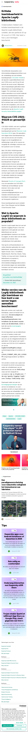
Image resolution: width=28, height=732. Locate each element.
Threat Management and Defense (9, 689)
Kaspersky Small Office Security (8, 660)
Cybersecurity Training (6, 696)
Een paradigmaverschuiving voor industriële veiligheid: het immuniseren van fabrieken (14, 485)
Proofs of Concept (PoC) (17, 181)
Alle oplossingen (5, 653)
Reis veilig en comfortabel (14, 562)
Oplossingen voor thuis (7, 642)
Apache (11, 416)
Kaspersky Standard (6, 646)
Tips (14, 530)
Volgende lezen (7, 476)
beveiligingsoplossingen (9, 384)
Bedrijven (3, 657)
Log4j (19, 418)
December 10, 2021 (9, 282)
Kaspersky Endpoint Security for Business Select (12, 675)
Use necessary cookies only (14, 728)
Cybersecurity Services (6, 687)
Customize (19, 725)
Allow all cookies (7, 725)
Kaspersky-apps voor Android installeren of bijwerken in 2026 (14, 536)
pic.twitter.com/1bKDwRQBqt (12, 277)
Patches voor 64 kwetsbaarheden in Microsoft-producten (11, 468)
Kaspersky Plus (4, 648)
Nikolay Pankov (8, 45)
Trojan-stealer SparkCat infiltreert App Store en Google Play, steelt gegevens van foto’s (14, 617)
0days (4, 416)
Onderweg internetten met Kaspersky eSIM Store (14, 585)
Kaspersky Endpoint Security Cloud (9, 663)
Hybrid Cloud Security (6, 694)
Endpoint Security (5, 692)
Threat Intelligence (6, 699)
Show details (19, 722)
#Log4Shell (7, 275)
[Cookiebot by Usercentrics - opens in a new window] (19, 706)
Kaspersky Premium (6, 651)
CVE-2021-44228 (17, 78)
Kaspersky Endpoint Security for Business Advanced (13, 677)
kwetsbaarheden (7, 6)
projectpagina (16, 326)
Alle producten (5, 665)
